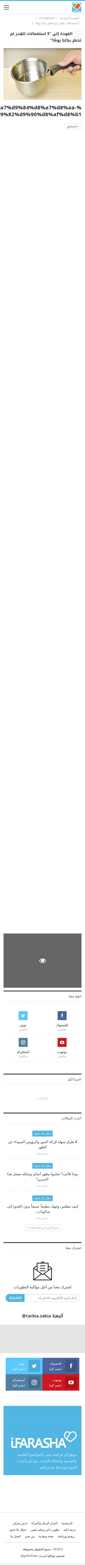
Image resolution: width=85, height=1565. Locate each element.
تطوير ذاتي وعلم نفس (45, 1529)
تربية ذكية (70, 1529)
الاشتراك (15, 1298)
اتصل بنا (15, 1536)
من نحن (30, 1536)
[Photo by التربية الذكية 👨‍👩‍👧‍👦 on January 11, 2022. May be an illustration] (71, 1339)
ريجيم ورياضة (66, 1536)
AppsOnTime (28, 1555)
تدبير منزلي (20, 1523)
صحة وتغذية (46, 1536)
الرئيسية (67, 1523)
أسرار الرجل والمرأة (44, 1523)
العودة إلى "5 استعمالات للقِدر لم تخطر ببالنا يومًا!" (45, 37)
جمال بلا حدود (42, 1133)
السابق (72, 126)
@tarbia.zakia (36, 1316)
